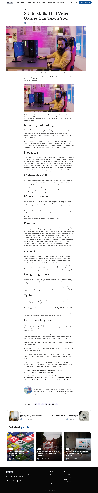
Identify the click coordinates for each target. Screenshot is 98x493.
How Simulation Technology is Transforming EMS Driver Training (48, 453)
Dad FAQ (44, 2)
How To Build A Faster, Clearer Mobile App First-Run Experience (19, 453)
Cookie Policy (67, 477)
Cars (51, 481)
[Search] (68, 2)
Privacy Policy (67, 474)
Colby (28, 22)
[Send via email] (53, 404)
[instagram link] (17, 481)
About (29, 2)
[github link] (20, 481)
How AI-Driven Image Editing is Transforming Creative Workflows (77, 453)
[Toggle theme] (71, 2)
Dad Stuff (52, 477)
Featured (52, 479)
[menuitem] (17, 2)
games (33, 334)
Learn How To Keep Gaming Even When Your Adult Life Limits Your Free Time (47, 380)
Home (17, 2)
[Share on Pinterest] (42, 404)
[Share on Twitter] (35, 404)
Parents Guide (51, 2)
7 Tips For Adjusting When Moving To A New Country (40, 375)
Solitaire (41, 167)
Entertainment (53, 483)
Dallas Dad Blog (36, 2)
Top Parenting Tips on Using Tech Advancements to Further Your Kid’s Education (48, 377)
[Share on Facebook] (39, 404)
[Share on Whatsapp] (46, 404)
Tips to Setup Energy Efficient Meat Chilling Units (39, 372)
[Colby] (25, 23)
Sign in (75, 2)
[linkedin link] (14, 481)
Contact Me (23, 2)
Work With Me (60, 2)
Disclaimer (66, 479)
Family (51, 474)
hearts (26, 241)
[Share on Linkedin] (49, 404)
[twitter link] (7, 481)
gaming (37, 118)
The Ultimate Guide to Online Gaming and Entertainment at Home (43, 370)
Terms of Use (67, 481)
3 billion (36, 78)
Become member (85, 2)
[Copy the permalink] (56, 404)
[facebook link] (11, 481)
